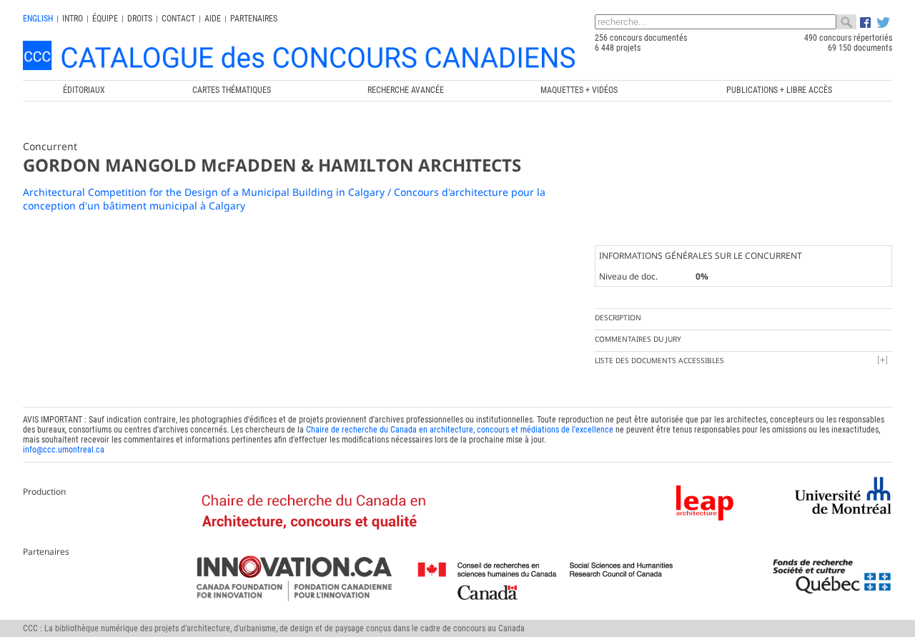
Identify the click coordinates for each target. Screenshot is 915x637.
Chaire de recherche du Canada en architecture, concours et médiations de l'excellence (459, 430)
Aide (212, 19)
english (38, 19)
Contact (178, 19)
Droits (139, 19)
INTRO (72, 19)
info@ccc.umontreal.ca (63, 450)
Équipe (105, 19)
